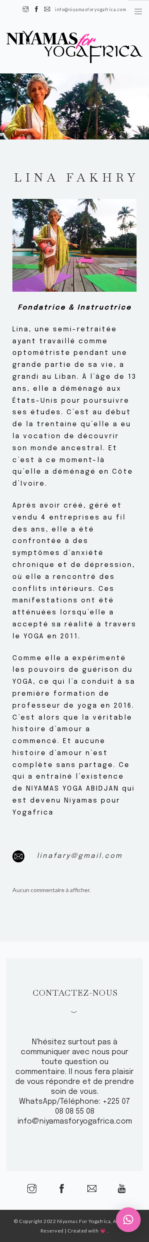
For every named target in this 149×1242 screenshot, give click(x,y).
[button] (128, 1219)
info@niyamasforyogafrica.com (74, 1121)
